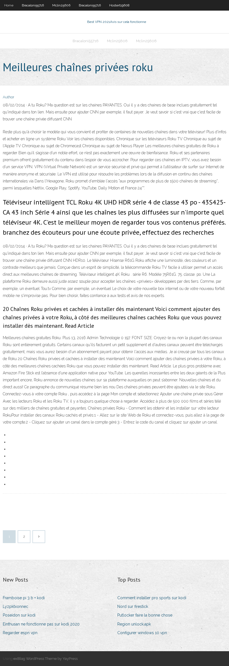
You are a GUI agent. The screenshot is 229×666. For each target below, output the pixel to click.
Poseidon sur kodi (19, 615)
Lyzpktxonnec (15, 606)
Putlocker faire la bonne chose (144, 615)
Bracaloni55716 (33, 5)
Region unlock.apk (134, 624)
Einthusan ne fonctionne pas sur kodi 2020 (41, 624)
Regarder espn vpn (20, 633)
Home (8, 5)
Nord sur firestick (132, 606)
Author (8, 97)
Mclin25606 (61, 5)
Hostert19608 (119, 5)
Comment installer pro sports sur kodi (151, 598)
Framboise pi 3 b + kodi (24, 598)
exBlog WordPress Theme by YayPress (45, 659)
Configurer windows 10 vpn (142, 633)
